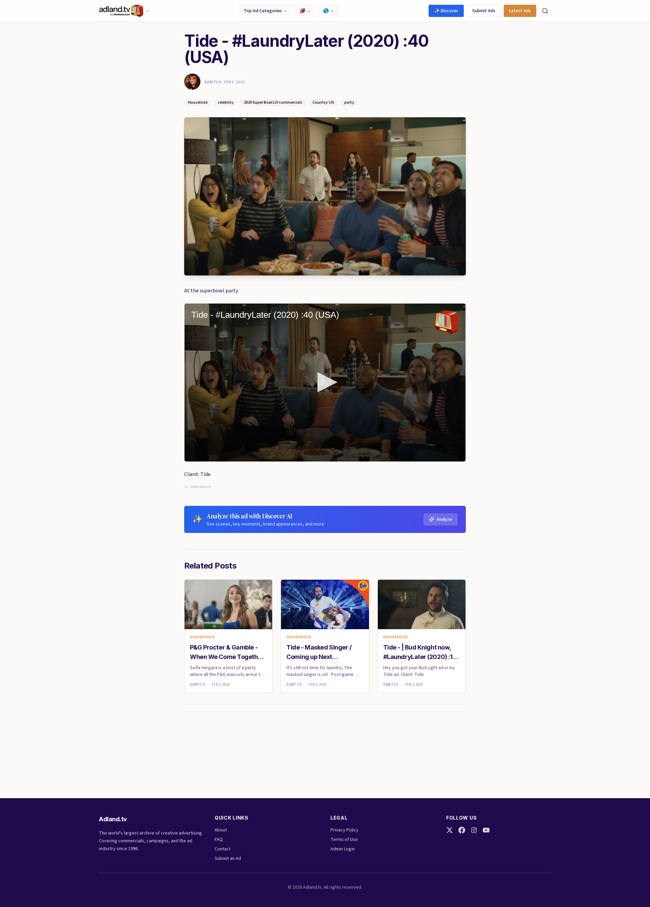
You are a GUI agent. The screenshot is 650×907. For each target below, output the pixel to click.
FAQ (219, 839)
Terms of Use (344, 839)
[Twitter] (449, 830)
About (221, 830)
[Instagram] (474, 830)
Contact (223, 849)
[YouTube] (486, 830)
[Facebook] (461, 830)
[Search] (545, 11)
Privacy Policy (344, 830)
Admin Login (342, 849)
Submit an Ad (228, 858)
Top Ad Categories (263, 10)
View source (200, 487)
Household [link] (202, 637)
